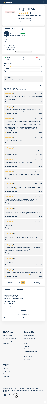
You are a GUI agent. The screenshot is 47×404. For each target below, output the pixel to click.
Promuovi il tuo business (9, 343)
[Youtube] (23, 317)
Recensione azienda (29, 335)
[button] (23, 41)
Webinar (5, 379)
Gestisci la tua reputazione (9, 341)
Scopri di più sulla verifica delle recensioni (23, 51)
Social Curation (28, 356)
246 (26, 282)
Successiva (36, 282)
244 (20, 282)
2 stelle (7, 70)
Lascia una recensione (23, 21)
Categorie (5, 368)
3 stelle (7, 68)
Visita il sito (23, 310)
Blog (4, 373)
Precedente (10, 282)
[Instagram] (42, 317)
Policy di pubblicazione (32, 388)
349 (31, 282)
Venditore (7, 85)
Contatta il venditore (23, 314)
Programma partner (8, 371)
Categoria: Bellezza (8, 306)
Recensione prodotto (29, 338)
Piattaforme (27, 359)
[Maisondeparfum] (10, 12)
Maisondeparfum (26, 8)
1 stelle (7, 71)
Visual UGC (27, 346)
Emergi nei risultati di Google (10, 338)
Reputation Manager (29, 348)
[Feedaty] (7, 2)
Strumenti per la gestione (30, 351)
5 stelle (7, 65)
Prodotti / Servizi (15, 85)
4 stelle (7, 66)
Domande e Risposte (29, 341)
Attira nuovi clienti (7, 335)
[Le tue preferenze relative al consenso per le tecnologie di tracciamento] (45, 402)
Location (26, 343)
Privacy (22, 388)
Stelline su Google (28, 354)
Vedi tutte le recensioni (11, 73)
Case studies (6, 376)
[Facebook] (4, 317)
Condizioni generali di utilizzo (10, 388)
